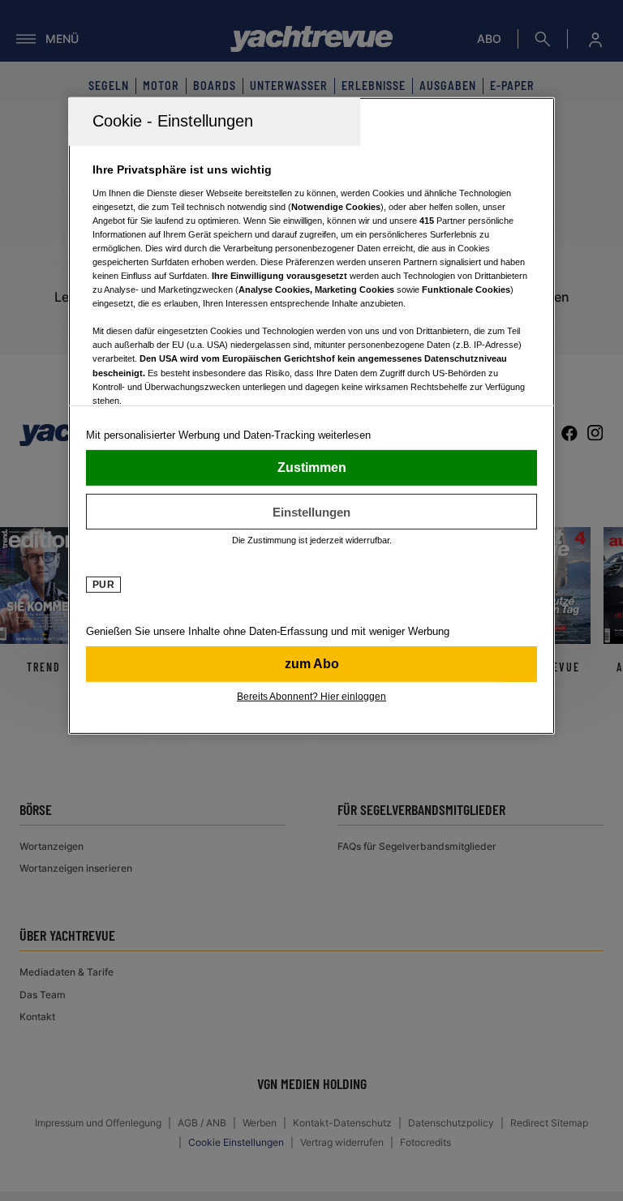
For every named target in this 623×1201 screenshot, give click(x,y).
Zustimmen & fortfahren (311, 468)
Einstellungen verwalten (311, 512)
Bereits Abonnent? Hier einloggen (311, 696)
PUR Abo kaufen (311, 664)
